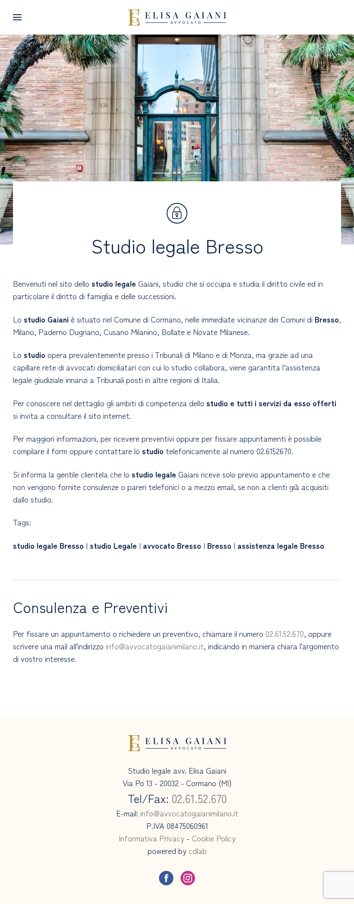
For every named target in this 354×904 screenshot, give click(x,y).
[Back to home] (177, 17)
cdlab (198, 850)
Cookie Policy (214, 838)
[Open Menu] (17, 17)
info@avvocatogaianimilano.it (155, 645)
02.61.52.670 (285, 633)
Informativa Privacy (151, 838)
